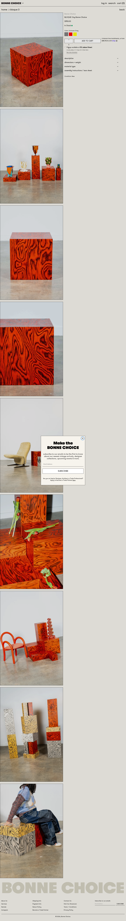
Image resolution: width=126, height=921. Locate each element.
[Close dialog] (82, 438)
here (74, 480)
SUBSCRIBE (63, 471)
